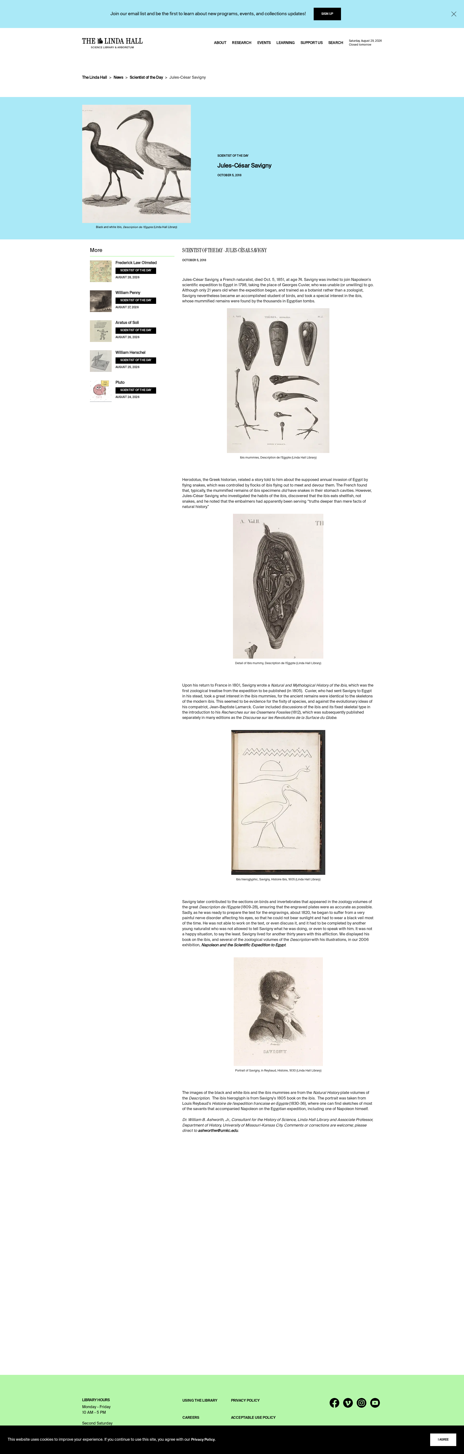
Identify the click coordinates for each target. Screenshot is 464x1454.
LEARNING (285, 43)
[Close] (453, 14)
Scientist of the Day (146, 78)
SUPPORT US (312, 43)
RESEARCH (241, 43)
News (118, 78)
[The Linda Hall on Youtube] (375, 1405)
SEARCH (335, 43)
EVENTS (264, 43)
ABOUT (220, 43)
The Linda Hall (94, 78)
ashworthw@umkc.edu (218, 1131)
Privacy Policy (203, 1439)
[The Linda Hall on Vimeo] (348, 1405)
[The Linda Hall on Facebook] (334, 1405)
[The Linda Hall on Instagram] (361, 1405)
